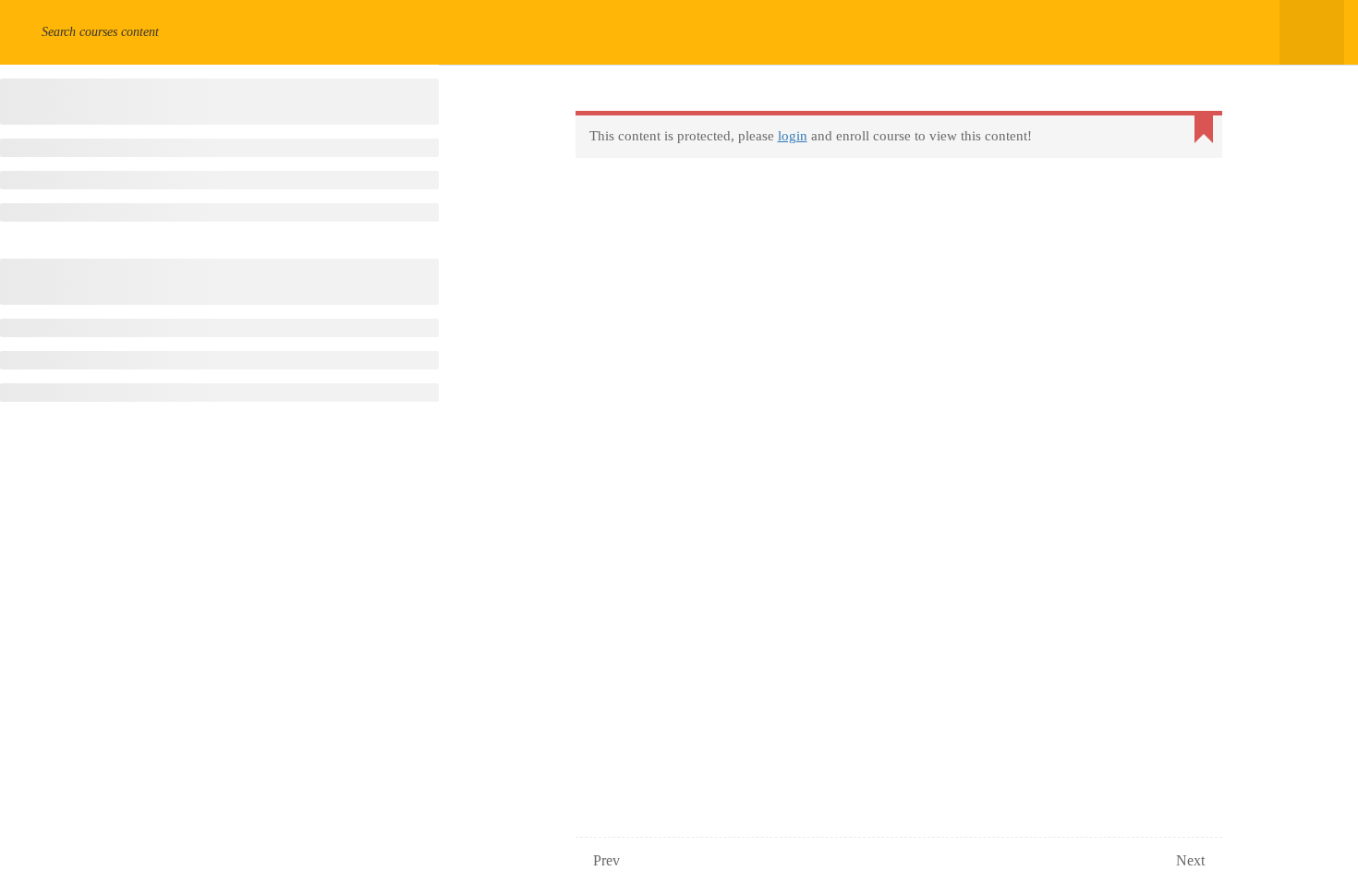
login (792, 135)
